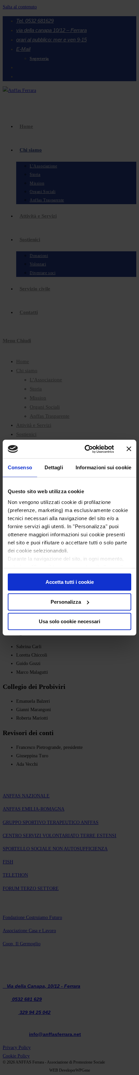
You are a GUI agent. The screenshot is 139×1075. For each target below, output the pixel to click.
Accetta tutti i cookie (70, 582)
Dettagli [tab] (54, 467)
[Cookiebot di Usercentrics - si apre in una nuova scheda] (86, 449)
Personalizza (66, 602)
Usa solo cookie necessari (69, 621)
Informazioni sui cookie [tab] (103, 467)
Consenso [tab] (20, 467)
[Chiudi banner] (129, 449)
